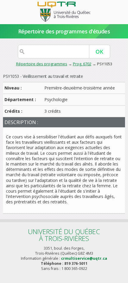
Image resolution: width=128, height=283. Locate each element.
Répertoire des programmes (41, 64)
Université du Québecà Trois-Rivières (64, 235)
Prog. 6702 (82, 64)
